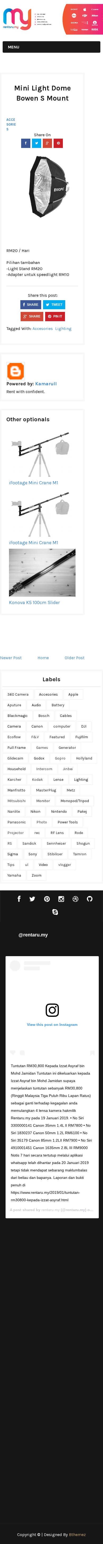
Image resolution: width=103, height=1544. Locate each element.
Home (43, 657)
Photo (41, 822)
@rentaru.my (33, 935)
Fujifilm (81, 737)
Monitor (43, 801)
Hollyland (84, 758)
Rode (78, 833)
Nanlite (13, 811)
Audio (36, 705)
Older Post (75, 657)
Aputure (14, 705)
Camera (14, 726)
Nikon (35, 811)
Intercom (44, 769)
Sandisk (29, 843)
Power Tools (68, 822)
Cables (66, 715)
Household (16, 769)
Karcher (14, 779)
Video (43, 864)
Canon (37, 726)
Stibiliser (55, 854)
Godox (39, 758)
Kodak (37, 779)
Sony (33, 854)
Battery (58, 705)
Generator (67, 747)
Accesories (11, 124)
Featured (57, 737)
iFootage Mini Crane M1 (33, 483)
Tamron (79, 854)
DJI (83, 726)
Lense (58, 779)
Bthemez (77, 1534)
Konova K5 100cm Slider (34, 602)
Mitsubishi (16, 801)
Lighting (63, 328)
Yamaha (14, 875)
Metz (71, 790)
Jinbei (68, 769)
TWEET (56, 305)
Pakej (82, 811)
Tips (11, 864)
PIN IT (57, 316)
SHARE (32, 305)
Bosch (43, 715)
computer (62, 726)
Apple (73, 694)
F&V (35, 737)
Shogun (83, 843)
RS (9, 843)
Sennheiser (56, 843)
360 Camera (18, 694)
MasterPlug (46, 790)
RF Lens (57, 833)
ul (26, 864)
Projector (15, 833)
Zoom (36, 875)
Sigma (12, 854)
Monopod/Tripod (74, 801)
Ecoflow (14, 737)
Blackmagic (17, 715)
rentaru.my (50, 1210)
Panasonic (16, 822)
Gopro (60, 758)
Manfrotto (16, 790)
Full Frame (16, 747)
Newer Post (11, 657)
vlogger (64, 864)
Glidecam (15, 758)
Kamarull (46, 384)
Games (42, 747)
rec (37, 833)
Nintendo (59, 811)
